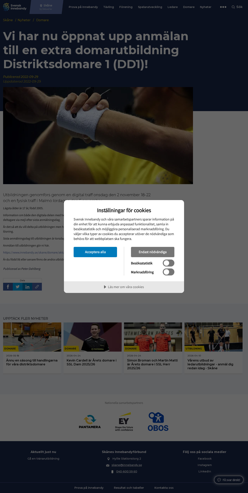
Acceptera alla (95, 252)
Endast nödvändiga (153, 252)
